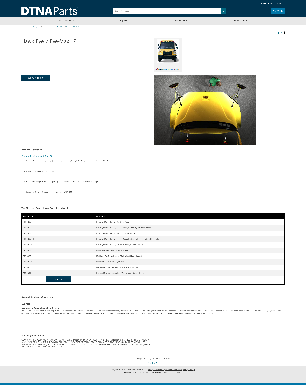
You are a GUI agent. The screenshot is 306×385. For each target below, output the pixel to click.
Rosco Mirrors (35, 78)
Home (24, 27)
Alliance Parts (181, 21)
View (57, 279)
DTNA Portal (266, 3)
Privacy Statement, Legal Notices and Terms (165, 370)
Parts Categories (66, 21)
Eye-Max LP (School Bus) (75, 27)
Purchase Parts (240, 21)
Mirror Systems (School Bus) (54, 27)
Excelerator (280, 3)
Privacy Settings (189, 370)
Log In (277, 11)
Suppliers (124, 21)
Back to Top (153, 363)
